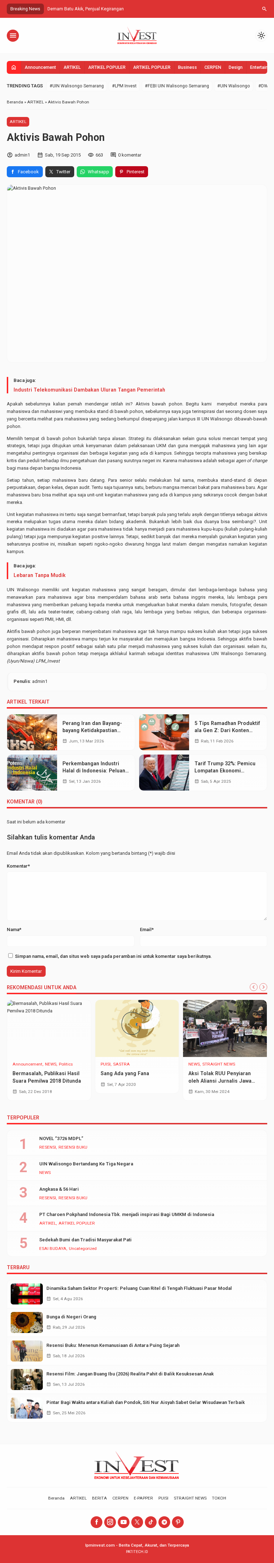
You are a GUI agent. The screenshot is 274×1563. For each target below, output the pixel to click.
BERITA (99, 1498)
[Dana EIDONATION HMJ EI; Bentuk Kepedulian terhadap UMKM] (49, 1028)
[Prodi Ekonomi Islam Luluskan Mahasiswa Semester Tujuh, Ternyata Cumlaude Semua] (225, 1028)
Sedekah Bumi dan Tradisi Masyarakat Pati (85, 1239)
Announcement (40, 67)
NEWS (106, 1064)
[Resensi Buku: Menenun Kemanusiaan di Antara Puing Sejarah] (27, 1351)
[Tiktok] (151, 1522)
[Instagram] (110, 1522)
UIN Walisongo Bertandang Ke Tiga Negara (86, 1163)
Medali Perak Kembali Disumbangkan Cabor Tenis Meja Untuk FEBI (134, 1087)
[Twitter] (137, 1522)
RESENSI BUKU (73, 1147)
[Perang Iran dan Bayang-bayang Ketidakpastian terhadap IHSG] (32, 732)
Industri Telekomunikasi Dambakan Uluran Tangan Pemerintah (89, 390)
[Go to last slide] (254, 987)
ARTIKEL (72, 67)
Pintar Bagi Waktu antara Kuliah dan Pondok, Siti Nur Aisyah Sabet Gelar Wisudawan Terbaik (145, 1402)
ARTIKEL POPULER (107, 67)
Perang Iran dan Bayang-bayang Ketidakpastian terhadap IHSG (92, 730)
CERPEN (212, 67)
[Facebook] (96, 1522)
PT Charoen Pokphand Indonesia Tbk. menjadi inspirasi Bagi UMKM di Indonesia (126, 1214)
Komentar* (18, 866)
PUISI (163, 1498)
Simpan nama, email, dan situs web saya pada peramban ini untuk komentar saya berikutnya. (113, 956)
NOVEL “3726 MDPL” (61, 1138)
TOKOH (219, 1498)
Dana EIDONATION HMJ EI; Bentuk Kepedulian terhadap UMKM (46, 1080)
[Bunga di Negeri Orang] (27, 1322)
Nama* (14, 929)
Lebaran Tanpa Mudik (40, 575)
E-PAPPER (143, 1498)
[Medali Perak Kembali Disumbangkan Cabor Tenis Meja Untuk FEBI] (137, 1028)
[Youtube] (124, 1522)
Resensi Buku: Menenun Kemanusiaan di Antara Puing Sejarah (112, 1345)
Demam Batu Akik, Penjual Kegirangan (85, 8)
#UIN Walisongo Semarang (77, 85)
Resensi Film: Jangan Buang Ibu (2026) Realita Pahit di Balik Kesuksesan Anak (130, 1373)
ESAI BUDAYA (52, 1249)
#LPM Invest (124, 85)
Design (236, 67)
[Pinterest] (178, 1522)
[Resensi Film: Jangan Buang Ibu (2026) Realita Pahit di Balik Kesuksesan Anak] (27, 1379)
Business (187, 67)
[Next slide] (263, 987)
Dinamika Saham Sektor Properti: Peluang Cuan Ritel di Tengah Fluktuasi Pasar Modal (139, 1288)
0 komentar (129, 155)
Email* (147, 929)
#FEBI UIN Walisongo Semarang (177, 85)
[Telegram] (164, 1522)
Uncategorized (26, 1064)
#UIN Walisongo (233, 85)
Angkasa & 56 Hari (59, 1189)
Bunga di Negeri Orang (71, 1316)
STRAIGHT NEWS (131, 1064)
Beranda (56, 1498)
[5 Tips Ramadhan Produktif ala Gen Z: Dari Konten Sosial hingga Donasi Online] (164, 732)
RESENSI (47, 1147)
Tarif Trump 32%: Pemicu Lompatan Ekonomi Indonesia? (224, 771)
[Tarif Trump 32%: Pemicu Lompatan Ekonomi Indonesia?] (164, 773)
